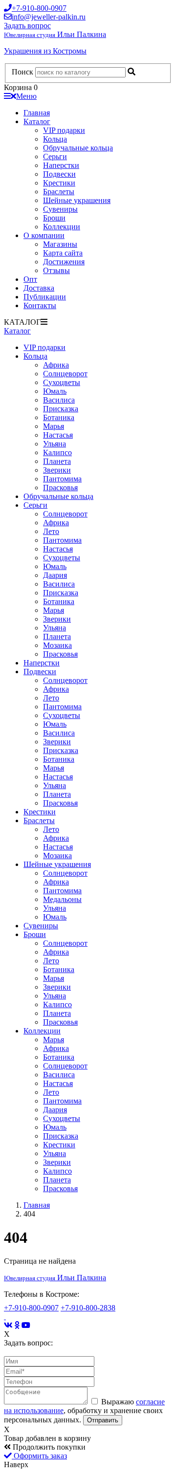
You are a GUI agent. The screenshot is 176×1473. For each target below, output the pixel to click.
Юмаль (54, 391)
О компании (44, 235)
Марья (53, 426)
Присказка (60, 409)
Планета (57, 461)
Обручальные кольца (78, 148)
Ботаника (58, 417)
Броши (54, 218)
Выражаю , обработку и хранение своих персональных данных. (84, 1411)
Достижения (64, 262)
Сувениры (60, 209)
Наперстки (61, 165)
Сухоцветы (61, 382)
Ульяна (54, 444)
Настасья (58, 435)
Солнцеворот (65, 373)
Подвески (59, 174)
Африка (56, 365)
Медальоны (62, 899)
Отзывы (56, 270)
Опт (30, 279)
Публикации (44, 297)
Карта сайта (63, 253)
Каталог (36, 121)
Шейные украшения (76, 200)
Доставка (38, 288)
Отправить (102, 1420)
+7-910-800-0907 (31, 1308)
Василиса (59, 400)
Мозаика (57, 645)
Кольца (55, 139)
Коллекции (61, 226)
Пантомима (62, 479)
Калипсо (57, 452)
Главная (36, 113)
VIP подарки (64, 130)
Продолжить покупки (48, 1447)
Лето (51, 531)
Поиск (22, 72)
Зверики (57, 470)
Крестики (59, 183)
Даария (55, 575)
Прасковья (60, 487)
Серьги (55, 156)
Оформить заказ (39, 1456)
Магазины (60, 244)
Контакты (39, 305)
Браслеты (58, 191)
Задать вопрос (27, 25)
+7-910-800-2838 (88, 1308)
